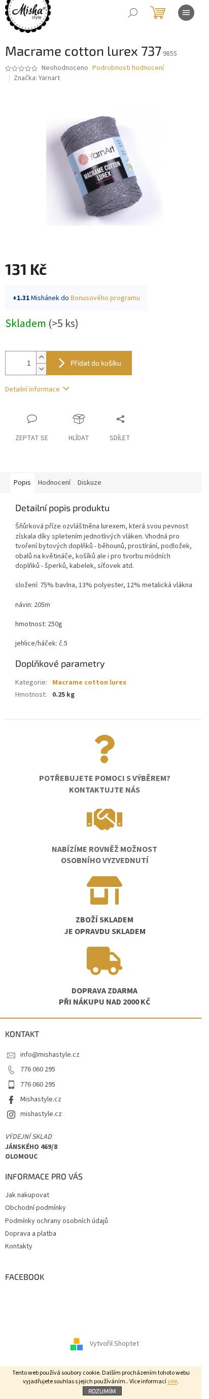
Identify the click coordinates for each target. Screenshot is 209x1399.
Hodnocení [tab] (54, 483)
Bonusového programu (105, 298)
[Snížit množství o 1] (41, 369)
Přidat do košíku (96, 362)
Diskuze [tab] (89, 483)
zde (172, 1381)
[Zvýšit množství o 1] (41, 357)
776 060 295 (37, 1069)
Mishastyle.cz (40, 1099)
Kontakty (18, 1246)
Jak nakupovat (27, 1195)
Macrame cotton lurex (89, 682)
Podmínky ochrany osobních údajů (56, 1221)
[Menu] (186, 13)
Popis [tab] (22, 483)
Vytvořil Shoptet (114, 1344)
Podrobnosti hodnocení (128, 68)
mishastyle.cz (41, 1114)
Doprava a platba (30, 1234)
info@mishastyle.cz (50, 1055)
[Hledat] (133, 13)
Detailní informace (32, 389)
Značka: (37, 78)
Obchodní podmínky (35, 1208)
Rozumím (102, 1390)
